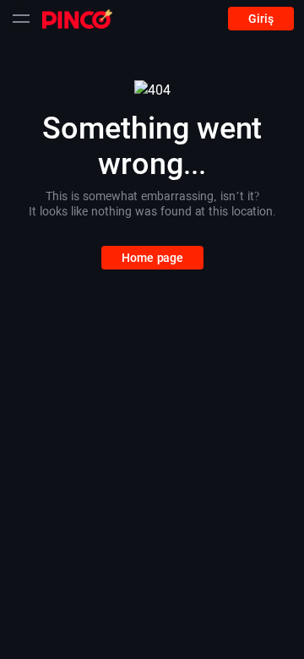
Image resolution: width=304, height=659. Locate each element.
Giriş (261, 18)
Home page (152, 257)
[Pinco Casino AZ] (77, 18)
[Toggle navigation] (21, 19)
